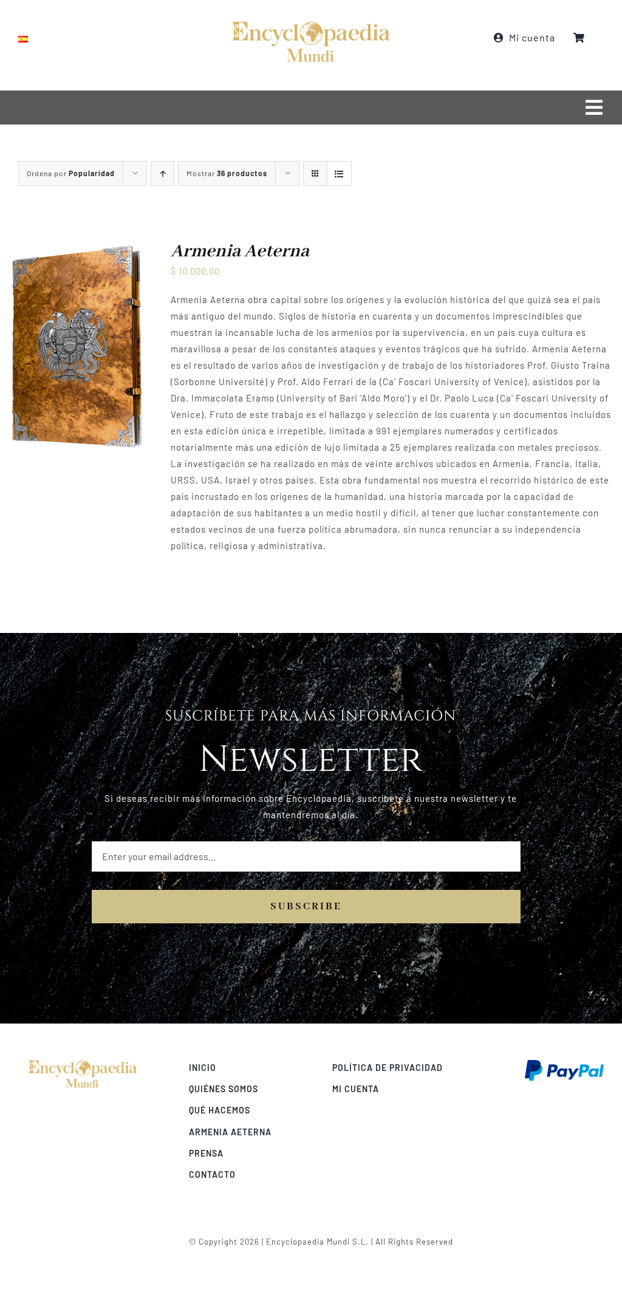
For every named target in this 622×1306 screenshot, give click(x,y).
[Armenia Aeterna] (76, 248)
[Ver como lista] (339, 173)
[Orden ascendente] (162, 173)
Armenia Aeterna (240, 251)
